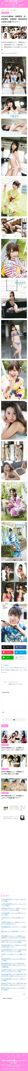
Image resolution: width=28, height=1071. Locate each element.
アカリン (21, 669)
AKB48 (12, 1055)
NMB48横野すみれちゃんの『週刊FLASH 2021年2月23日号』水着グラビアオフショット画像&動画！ (13, 965)
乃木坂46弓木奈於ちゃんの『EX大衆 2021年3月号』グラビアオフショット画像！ (13, 970)
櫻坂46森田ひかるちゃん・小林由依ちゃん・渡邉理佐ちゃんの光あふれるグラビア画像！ (13, 936)
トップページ (6, 1055)
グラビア (11, 667)
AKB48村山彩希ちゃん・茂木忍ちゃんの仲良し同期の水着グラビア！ (13, 946)
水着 (20, 667)
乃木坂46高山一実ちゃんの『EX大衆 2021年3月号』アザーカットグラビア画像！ (13, 941)
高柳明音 (12, 669)
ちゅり (6, 667)
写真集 (23, 1055)
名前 (3, 712)
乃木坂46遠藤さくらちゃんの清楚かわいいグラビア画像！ (13, 914)
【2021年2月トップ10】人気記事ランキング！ (13, 918)
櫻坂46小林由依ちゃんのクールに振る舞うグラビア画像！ (13, 988)
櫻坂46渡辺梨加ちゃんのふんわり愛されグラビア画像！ (13, 959)
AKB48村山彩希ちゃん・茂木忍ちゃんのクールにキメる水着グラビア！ (13, 923)
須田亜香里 (7, 669)
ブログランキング (16, 1057)
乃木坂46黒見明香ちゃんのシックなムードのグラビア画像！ (13, 904)
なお (4, 667)
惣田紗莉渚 (16, 667)
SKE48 (16, 669)
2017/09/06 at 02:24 (13, 682)
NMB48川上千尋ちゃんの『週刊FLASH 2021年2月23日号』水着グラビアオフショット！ (14, 984)
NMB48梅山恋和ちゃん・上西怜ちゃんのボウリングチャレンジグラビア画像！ (14, 909)
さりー (23, 667)
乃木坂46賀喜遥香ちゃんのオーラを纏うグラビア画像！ (13, 979)
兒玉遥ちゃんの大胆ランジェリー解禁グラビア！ (13, 955)
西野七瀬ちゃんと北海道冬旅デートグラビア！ (13, 932)
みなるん (5, 672)
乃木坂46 (18, 1055)
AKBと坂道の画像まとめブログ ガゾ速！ (14, 2)
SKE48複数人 (6, 665)
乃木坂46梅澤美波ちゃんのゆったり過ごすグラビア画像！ (13, 900)
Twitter (9, 1057)
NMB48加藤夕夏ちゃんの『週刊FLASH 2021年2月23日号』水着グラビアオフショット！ (14, 975)
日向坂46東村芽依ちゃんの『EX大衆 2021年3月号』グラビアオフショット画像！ (13, 950)
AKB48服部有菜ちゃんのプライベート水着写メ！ (13, 927)
